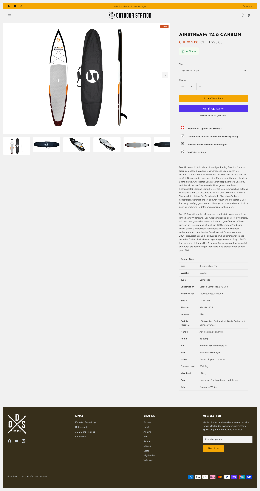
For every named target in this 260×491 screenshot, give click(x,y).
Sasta (146, 450)
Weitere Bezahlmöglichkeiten (213, 115)
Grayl (146, 427)
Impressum (80, 436)
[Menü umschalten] (11, 15)
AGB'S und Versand (85, 431)
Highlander (149, 455)
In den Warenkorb (213, 98)
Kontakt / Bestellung (85, 422)
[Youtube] (15, 6)
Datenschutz (81, 427)
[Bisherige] (91, 6)
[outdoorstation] (130, 15)
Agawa (147, 431)
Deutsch (246, 6)
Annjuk (147, 441)
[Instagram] (21, 6)
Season (147, 445)
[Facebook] (9, 6)
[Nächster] (168, 6)
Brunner (148, 422)
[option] (86, 78)
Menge (182, 80)
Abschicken (213, 448)
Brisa (146, 436)
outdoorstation (20, 476)
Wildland (148, 460)
